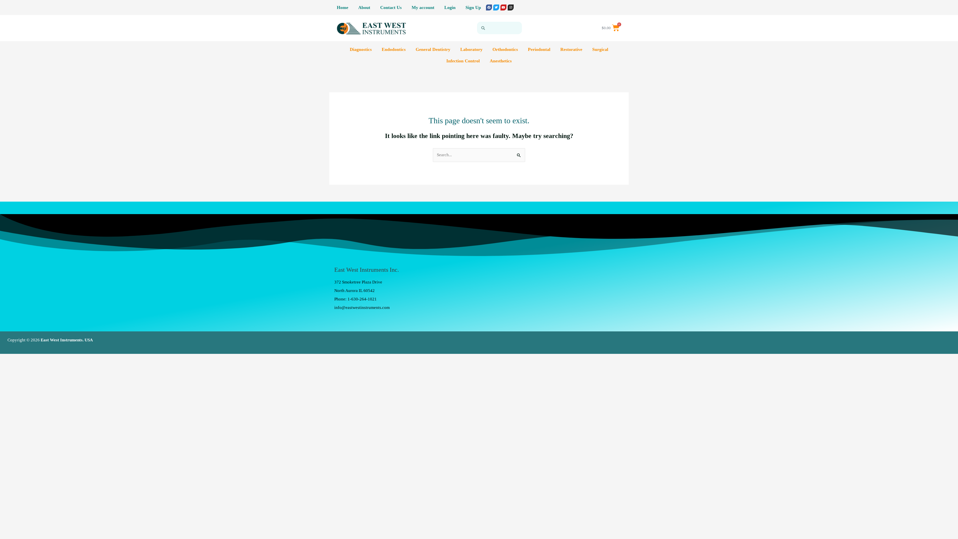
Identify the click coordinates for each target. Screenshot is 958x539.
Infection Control (463, 60)
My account (423, 7)
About (364, 7)
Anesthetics (501, 60)
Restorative (571, 49)
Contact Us (391, 7)
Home (342, 7)
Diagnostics (361, 49)
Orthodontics (505, 49)
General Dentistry (433, 49)
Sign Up (473, 7)
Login (450, 7)
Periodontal (539, 49)
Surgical (600, 49)
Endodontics (394, 49)
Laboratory (471, 49)
